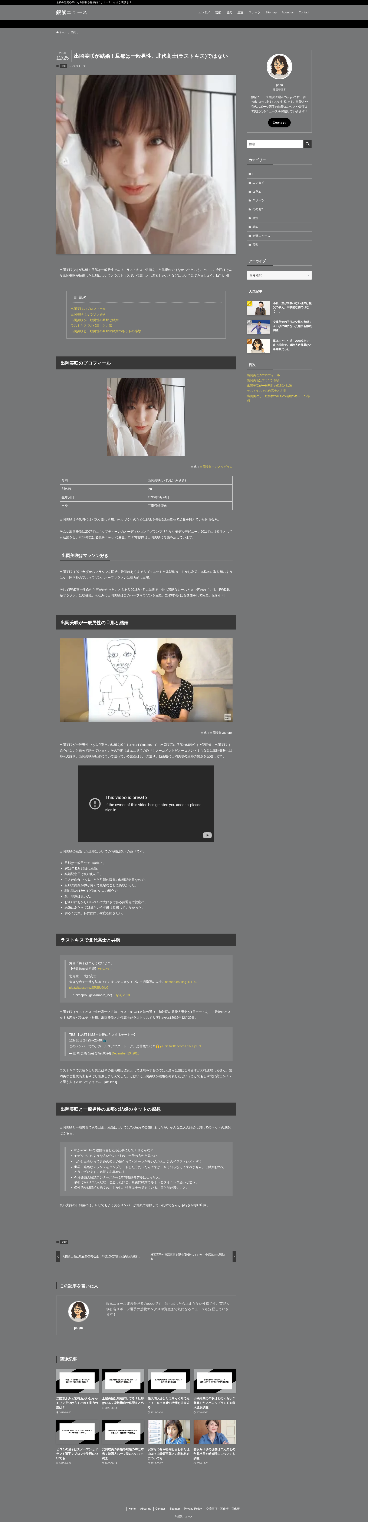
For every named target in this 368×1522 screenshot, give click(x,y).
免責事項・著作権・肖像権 (223, 1508)
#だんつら (105, 969)
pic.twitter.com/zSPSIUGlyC (89, 987)
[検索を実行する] (307, 144)
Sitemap (175, 1508)
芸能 (63, 66)
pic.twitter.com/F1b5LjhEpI (182, 1046)
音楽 (255, 244)
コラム (256, 191)
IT (253, 174)
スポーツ (258, 200)
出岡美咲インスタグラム (216, 466)
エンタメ (258, 182)
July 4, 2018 (121, 995)
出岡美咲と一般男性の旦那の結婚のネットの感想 (106, 331)
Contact (279, 122)
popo (78, 1328)
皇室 (255, 218)
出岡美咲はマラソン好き (88, 314)
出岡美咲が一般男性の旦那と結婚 (95, 320)
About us (145, 1508)
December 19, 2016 (125, 1053)
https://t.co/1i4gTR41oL (181, 982)
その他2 (257, 209)
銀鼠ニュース (72, 12)
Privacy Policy (193, 1508)
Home (132, 1508)
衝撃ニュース (261, 235)
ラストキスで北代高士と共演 (91, 325)
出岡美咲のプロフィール (88, 308)
